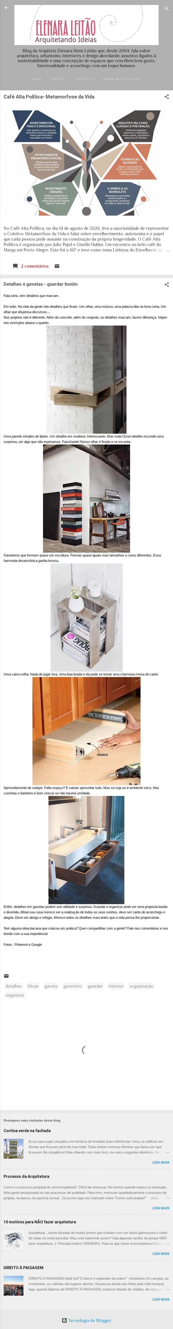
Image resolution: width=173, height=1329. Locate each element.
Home (37, 79)
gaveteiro (73, 986)
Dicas (33, 986)
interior (116, 986)
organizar (15, 995)
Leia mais (161, 1162)
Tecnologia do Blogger (89, 1320)
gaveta (51, 986)
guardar (95, 986)
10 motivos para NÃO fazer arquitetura (40, 1222)
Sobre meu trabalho (121, 79)
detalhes (14, 986)
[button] (166, 97)
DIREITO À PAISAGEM (23, 1267)
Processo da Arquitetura (26, 1176)
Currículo (84, 79)
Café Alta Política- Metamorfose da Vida (49, 97)
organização (141, 986)
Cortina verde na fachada (27, 1130)
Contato (58, 79)
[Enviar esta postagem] (57, 267)
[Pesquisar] (166, 9)
